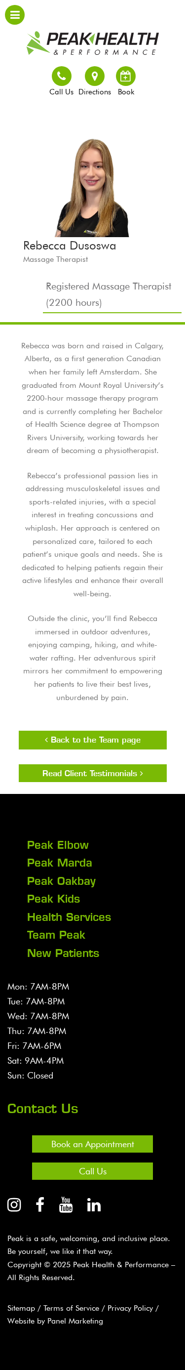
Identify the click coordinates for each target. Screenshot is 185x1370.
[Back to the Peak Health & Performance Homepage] (92, 40)
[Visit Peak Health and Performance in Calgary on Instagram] (14, 1204)
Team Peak (56, 935)
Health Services (69, 917)
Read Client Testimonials (91, 773)
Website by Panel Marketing (55, 1321)
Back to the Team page (94, 740)
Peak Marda (59, 863)
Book (126, 91)
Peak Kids (53, 899)
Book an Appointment (92, 1144)
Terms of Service (71, 1308)
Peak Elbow (58, 845)
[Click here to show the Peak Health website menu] (15, 15)
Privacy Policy (130, 1308)
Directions (94, 91)
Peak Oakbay (61, 881)
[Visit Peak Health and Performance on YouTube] (66, 1204)
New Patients (63, 953)
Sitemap (21, 1308)
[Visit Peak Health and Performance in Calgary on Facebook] (40, 1204)
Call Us (61, 91)
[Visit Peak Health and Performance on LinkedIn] (94, 1204)
